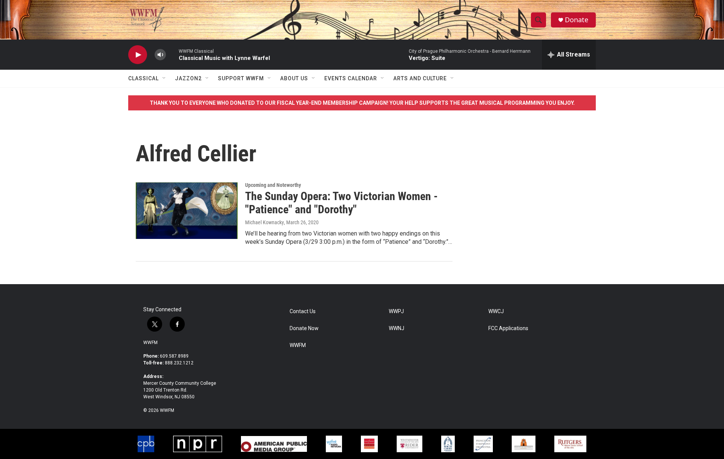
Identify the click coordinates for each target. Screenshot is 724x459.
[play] (138, 54)
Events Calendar (350, 78)
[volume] (160, 54)
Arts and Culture (420, 78)
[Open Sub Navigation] (164, 78)
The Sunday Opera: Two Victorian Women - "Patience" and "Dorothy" (341, 203)
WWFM (150, 342)
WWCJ (496, 311)
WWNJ (396, 328)
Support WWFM (241, 78)
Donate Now (304, 328)
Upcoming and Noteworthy (273, 185)
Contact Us (303, 311)
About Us (294, 78)
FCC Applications (508, 328)
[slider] (172, 54)
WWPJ (396, 311)
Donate (576, 20)
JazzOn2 (188, 78)
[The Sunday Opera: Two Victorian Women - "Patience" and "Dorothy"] (187, 210)
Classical (143, 78)
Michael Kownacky (264, 222)
